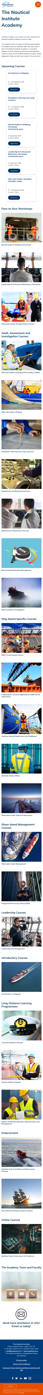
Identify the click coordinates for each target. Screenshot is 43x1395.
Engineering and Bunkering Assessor (16, 491)
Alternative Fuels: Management (14, 864)
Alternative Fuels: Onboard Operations (17, 815)
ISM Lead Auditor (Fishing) (12, 412)
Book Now (14, 89)
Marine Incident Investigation (13, 610)
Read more (21, 1392)
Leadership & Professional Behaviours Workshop (19, 153)
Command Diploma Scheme (12, 1043)
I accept (10, 1386)
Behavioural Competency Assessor (15, 531)
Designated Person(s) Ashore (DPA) (16, 903)
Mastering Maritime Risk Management (16, 570)
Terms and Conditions (21, 1364)
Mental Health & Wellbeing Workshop (16, 245)
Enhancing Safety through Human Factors (18, 324)
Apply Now (14, 143)
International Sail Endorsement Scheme (17, 1211)
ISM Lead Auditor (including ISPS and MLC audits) (21, 372)
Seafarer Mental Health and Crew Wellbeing (19, 736)
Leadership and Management (13, 949)
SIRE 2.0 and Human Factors (13, 655)
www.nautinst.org (31, 1351)
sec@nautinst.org (14, 1351)
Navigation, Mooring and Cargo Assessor (18, 452)
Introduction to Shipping (18, 73)
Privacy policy (21, 1360)
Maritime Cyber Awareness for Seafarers (18, 1256)
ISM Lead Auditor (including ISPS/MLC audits (19, 180)
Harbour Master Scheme (11, 1082)
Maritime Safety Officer (11, 776)
